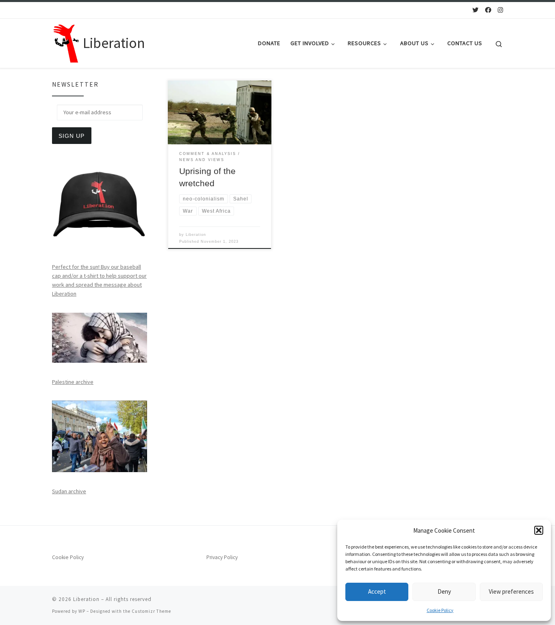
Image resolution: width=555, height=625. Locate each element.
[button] (539, 530)
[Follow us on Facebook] (488, 10)
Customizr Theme (151, 611)
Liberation (196, 235)
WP (81, 611)
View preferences (511, 591)
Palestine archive (72, 381)
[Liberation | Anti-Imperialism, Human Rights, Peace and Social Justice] (66, 42)
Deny (444, 591)
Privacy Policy (222, 557)
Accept (377, 591)
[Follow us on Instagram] (500, 10)
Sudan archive (69, 491)
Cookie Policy (440, 610)
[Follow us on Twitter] (476, 10)
